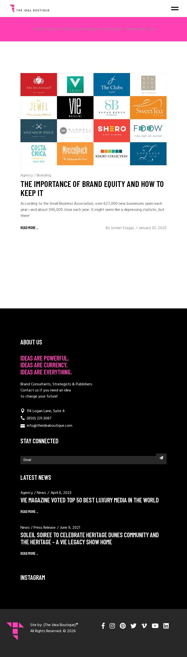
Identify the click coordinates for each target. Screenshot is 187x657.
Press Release (45, 528)
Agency (26, 175)
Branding (44, 175)
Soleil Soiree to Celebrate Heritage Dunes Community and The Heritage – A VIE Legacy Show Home (89, 538)
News (41, 493)
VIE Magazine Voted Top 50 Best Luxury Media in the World (89, 500)
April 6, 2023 (61, 493)
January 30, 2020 (153, 228)
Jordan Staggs (122, 228)
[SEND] (161, 457)
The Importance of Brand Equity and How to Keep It (92, 188)
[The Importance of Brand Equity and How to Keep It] (93, 119)
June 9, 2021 (70, 528)
